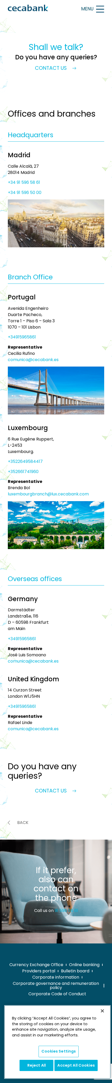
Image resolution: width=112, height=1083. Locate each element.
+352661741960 (23, 472)
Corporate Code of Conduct (57, 994)
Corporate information (55, 977)
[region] (57, 1042)
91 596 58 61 (66, 911)
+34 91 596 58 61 (24, 182)
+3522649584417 (25, 461)
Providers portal (38, 971)
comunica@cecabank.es (33, 360)
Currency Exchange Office (36, 965)
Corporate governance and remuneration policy (56, 985)
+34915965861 (22, 337)
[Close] (102, 1011)
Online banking (84, 965)
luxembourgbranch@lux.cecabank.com (48, 494)
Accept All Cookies (76, 1065)
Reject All (36, 1065)
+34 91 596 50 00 (24, 193)
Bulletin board (75, 971)
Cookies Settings (58, 1051)
